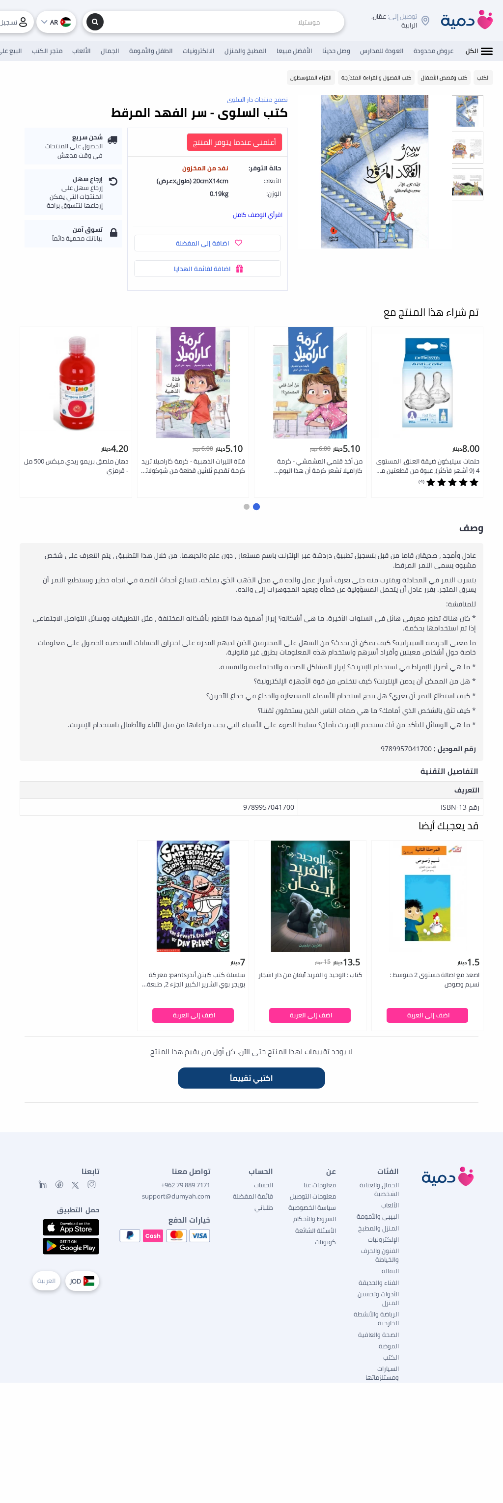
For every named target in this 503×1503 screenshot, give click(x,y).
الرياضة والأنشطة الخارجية (376, 1318)
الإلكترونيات (383, 1239)
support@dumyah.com (176, 1196)
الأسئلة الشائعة (315, 1230)
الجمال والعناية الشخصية (379, 1189)
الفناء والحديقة (379, 1282)
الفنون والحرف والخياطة (380, 1255)
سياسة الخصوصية (312, 1207)
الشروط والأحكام (314, 1218)
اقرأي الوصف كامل (257, 214)
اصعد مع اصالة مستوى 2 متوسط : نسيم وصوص (434, 979)
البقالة (390, 1270)
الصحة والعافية (378, 1334)
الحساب (263, 1184)
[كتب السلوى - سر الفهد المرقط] (375, 172)
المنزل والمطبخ (378, 1228)
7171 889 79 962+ (185, 1184)
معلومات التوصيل (313, 1196)
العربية (46, 1280)
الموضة (389, 1345)
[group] (467, 111)
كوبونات (325, 1241)
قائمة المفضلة (253, 1196)
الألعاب (390, 1205)
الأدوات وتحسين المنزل (378, 1298)
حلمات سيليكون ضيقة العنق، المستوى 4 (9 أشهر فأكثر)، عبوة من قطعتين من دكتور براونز (427, 466)
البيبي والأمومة (378, 1216)
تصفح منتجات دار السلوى (257, 99)
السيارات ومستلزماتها (382, 1373)
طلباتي (263, 1207)
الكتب (391, 1357)
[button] (256, 506)
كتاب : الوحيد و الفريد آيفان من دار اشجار (310, 974)
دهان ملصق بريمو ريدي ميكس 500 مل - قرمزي (76, 466)
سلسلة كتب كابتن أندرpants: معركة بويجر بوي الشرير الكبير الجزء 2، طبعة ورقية (196, 979)
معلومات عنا (320, 1184)
